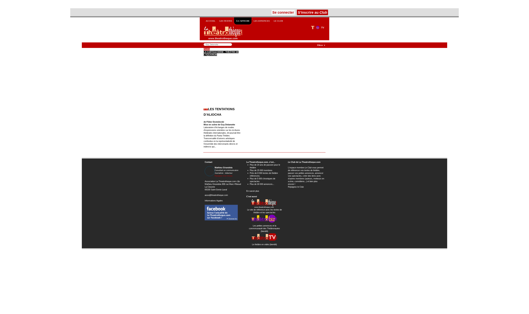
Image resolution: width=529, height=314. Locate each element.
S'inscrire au (312, 12)
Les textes (225, 21)
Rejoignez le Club (296, 187)
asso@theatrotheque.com (216, 195)
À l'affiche (242, 21)
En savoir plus (252, 191)
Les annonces (262, 21)
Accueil (210, 21)
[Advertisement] (32, 4)
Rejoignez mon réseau (223, 176)
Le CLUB (278, 21)
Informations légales (214, 200)
